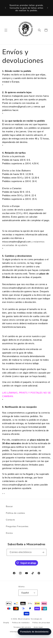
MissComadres (24, 619)
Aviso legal (38, 627)
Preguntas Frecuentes (17, 526)
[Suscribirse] (43, 552)
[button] (6, 30)
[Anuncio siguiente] (47, 8)
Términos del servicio (22, 627)
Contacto (10, 519)
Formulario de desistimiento (34, 631)
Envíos (9, 533)
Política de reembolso (21, 622)
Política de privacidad (41, 622)
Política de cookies (15, 513)
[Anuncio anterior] (5, 8)
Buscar (9, 506)
